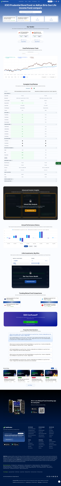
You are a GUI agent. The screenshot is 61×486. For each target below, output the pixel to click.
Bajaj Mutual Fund (21, 465)
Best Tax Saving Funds (32, 435)
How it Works (41, 446)
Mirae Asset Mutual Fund (7, 466)
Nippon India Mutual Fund (24, 468)
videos (56, 368)
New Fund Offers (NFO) (42, 433)
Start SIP (40, 428)
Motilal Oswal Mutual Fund (45, 465)
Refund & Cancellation (52, 444)
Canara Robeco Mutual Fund (35, 466)
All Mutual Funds (31, 433)
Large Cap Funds (11, 471)
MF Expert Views (31, 444)
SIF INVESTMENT (41, 430)
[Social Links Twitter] (51, 476)
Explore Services (8, 439)
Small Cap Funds (33, 471)
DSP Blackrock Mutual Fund (7, 467)
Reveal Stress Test (30, 210)
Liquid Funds (22, 471)
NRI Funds (30, 436)
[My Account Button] (58, 1)
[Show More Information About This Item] (10, 93)
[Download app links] (34, 409)
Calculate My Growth (30, 281)
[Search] (54, 1)
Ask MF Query (51, 433)
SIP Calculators (41, 441)
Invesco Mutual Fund (44, 466)
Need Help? (50, 1)
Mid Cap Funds (39, 471)
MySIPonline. (10, 476)
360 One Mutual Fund (28, 465)
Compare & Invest (42, 444)
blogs (52, 368)
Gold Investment (41, 435)
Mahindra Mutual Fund (36, 465)
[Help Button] (59, 482)
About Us (50, 428)
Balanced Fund (27, 471)
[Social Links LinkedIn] (49, 476)
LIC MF (50, 466)
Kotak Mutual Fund (6, 468)
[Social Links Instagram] (55, 476)
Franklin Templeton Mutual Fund (31, 467)
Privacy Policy (51, 443)
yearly (35, 246)
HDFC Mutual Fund (15, 466)
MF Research (30, 443)
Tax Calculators (41, 443)
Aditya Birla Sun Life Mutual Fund (24, 466)
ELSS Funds (17, 471)
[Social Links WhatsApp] (57, 476)
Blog (29, 441)
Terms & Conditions (52, 441)
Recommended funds (31, 428)
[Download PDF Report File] (32, 88)
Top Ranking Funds (31, 430)
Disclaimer (51, 446)
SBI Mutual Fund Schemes (14, 468)
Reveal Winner (23, 41)
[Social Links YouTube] (53, 476)
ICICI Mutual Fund (14, 465)
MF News (29, 446)
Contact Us (51, 435)
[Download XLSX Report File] (34, 88)
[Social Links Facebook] (47, 476)
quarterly (30, 246)
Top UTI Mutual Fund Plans (41, 467)
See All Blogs (30, 385)
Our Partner (51, 430)
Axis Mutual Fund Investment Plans (19, 467)
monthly (26, 246)
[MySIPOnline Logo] (5, 1)
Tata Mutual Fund (49, 467)
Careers (50, 436)
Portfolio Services (41, 436)
